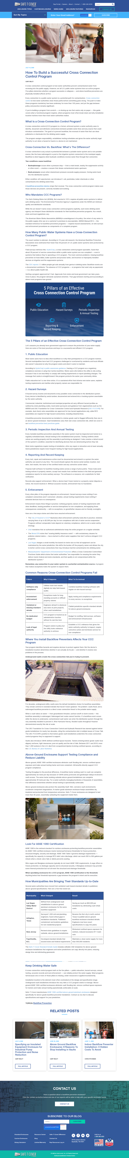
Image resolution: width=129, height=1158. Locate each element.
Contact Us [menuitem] (53, 1138)
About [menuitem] (71, 4)
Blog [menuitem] (36, 1138)
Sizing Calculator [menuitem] (20, 1142)
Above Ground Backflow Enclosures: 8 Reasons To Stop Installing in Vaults (64, 1047)
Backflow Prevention (42, 1003)
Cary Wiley (29, 81)
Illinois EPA (36, 533)
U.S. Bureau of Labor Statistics (40, 749)
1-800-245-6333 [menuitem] (87, 4)
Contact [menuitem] (77, 4)
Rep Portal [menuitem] (56, 4)
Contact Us (107, 9)
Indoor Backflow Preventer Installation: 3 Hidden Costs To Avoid (99, 1047)
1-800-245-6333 (99, 1136)
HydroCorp (51, 250)
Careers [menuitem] (64, 4)
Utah (30, 530)
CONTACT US (64, 1104)
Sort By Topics (20, 15)
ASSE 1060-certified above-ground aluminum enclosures (68, 992)
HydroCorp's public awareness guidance (50, 368)
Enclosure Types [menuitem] (25, 9)
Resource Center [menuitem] (40, 1134)
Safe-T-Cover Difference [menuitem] (57, 1134)
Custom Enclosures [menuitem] (42, 9)
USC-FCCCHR (94, 408)
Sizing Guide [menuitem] (58, 9)
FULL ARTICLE (23, 1066)
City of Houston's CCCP (41, 518)
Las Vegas (32, 543)
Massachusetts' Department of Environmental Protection (49, 552)
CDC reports (33, 264)
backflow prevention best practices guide (43, 423)
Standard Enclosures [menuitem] (21, 1134)
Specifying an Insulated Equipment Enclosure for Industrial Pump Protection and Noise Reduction (28, 1049)
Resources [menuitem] (90, 9)
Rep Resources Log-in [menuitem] (56, 1142)
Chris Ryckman (90, 1059)
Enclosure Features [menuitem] (74, 9)
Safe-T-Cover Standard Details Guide (43, 947)
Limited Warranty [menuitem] (40, 1142)
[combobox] (105, 4)
